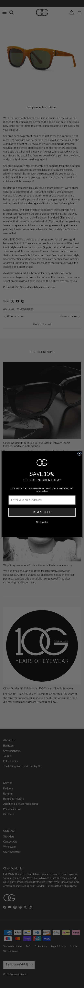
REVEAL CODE (42, 512)
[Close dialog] (79, 453)
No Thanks (42, 522)
